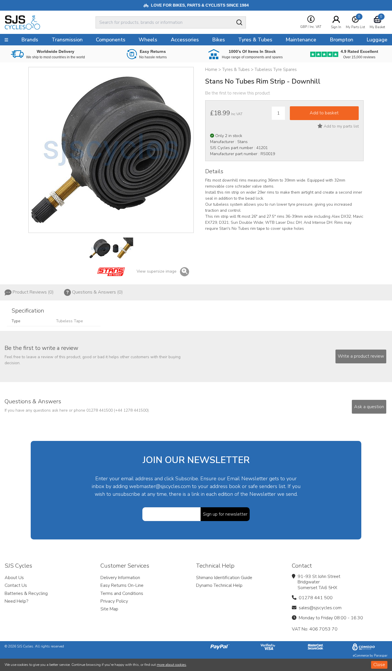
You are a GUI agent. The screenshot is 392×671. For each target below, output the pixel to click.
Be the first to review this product (237, 93)
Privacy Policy (114, 601)
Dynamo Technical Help (219, 585)
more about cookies (171, 664)
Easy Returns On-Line (121, 585)
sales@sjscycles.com (320, 608)
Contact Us (16, 585)
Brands (29, 39)
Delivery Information (120, 577)
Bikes (218, 39)
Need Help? (16, 601)
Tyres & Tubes (255, 39)
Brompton (341, 39)
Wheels (148, 39)
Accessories (185, 39)
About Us (14, 577)
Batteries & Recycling (26, 593)
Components (110, 39)
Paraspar (380, 655)
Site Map (109, 609)
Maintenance (301, 39)
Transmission (67, 39)
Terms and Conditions (121, 593)
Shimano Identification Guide (224, 577)
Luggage (376, 39)
